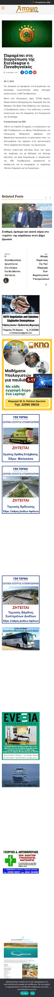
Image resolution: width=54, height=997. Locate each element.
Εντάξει (24, 993)
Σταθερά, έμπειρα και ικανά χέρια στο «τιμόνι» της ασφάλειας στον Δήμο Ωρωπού (25, 235)
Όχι (32, 993)
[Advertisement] (27, 545)
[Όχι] (51, 988)
